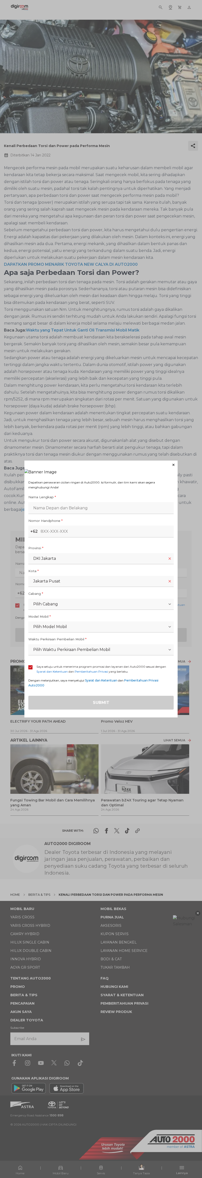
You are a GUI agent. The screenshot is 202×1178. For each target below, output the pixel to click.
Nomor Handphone (45, 521)
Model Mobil (39, 616)
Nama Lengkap (42, 497)
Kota (33, 571)
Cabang (35, 594)
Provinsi (35, 548)
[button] (101, 465)
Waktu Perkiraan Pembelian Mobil (57, 639)
